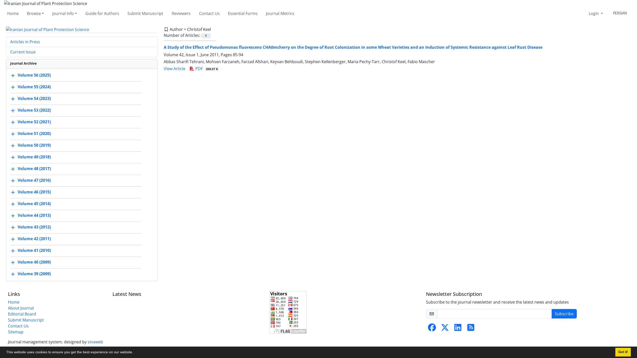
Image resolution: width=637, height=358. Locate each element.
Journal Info (63, 13)
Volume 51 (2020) (34, 133)
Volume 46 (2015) (34, 192)
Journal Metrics (280, 13)
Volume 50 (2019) (34, 145)
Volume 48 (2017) (34, 169)
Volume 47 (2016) (34, 180)
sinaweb (95, 342)
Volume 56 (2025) (34, 75)
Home (13, 13)
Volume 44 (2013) (34, 215)
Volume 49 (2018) (34, 157)
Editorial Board (22, 314)
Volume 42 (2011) (34, 239)
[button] (135, 353)
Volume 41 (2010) (34, 250)
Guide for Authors (102, 13)
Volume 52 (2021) (34, 122)
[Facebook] (432, 329)
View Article (174, 68)
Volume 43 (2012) (34, 227)
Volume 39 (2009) (34, 274)
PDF (206, 68)
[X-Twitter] (445, 329)
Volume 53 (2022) (34, 110)
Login (594, 13)
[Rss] (471, 329)
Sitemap (15, 332)
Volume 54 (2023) (34, 98)
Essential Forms (243, 13)
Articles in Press (25, 42)
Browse (34, 13)
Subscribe (564, 313)
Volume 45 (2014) (34, 204)
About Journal (21, 308)
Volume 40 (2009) (34, 262)
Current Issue (23, 52)
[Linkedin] (458, 329)
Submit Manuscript (145, 13)
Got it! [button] (623, 352)
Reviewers (181, 13)
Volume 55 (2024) (34, 87)
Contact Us (209, 13)
